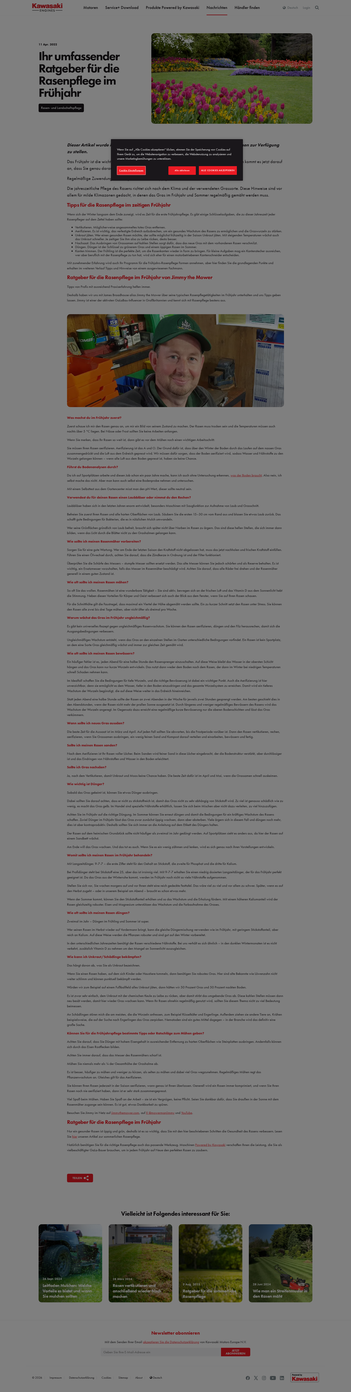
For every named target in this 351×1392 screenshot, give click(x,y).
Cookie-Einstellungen (131, 170)
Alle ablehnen (182, 170)
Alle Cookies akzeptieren (218, 170)
